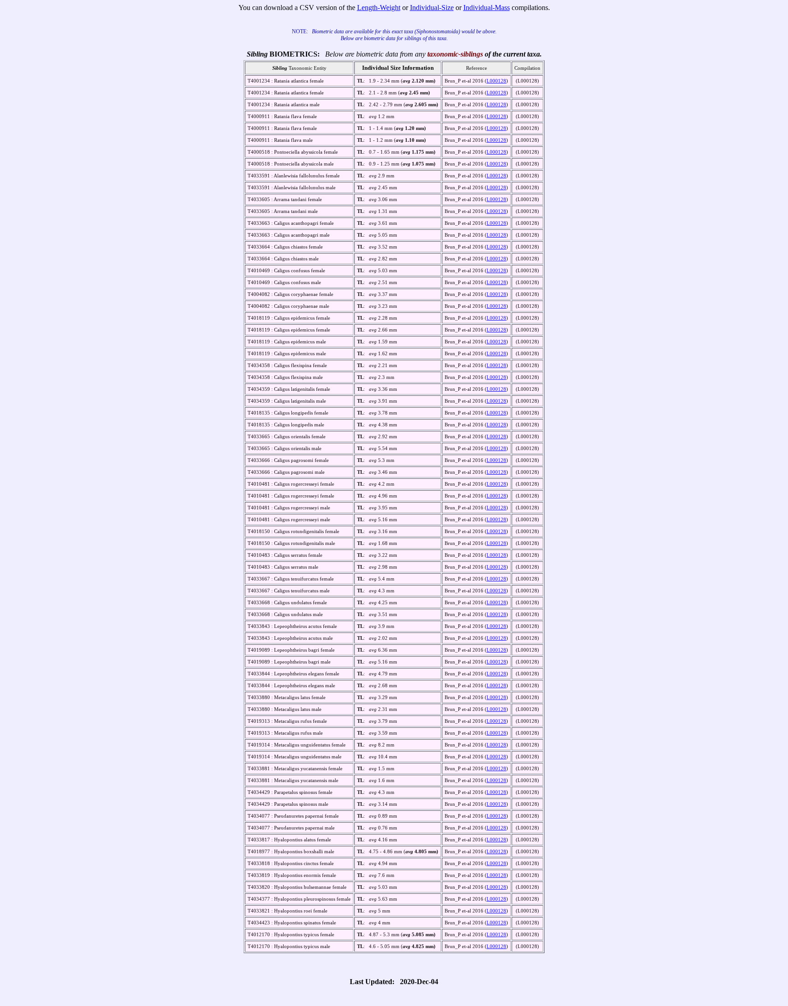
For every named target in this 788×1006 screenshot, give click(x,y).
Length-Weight (378, 7)
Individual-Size (432, 7)
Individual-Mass (486, 7)
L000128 (496, 80)
